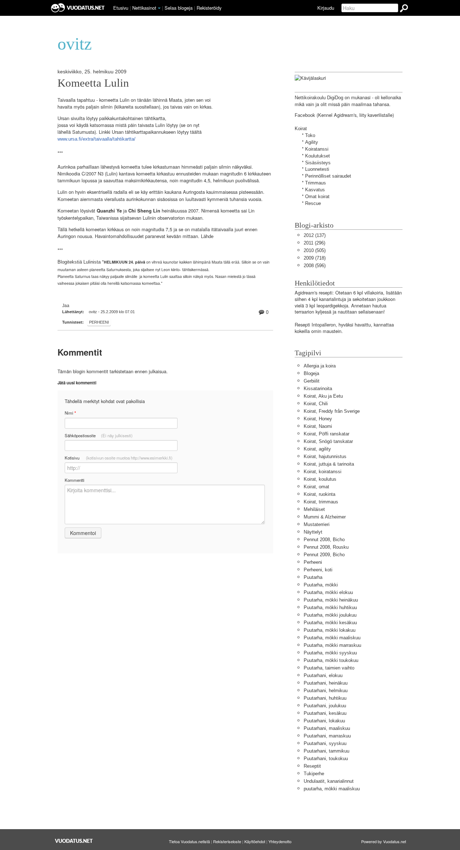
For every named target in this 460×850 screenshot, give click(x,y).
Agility (311, 142)
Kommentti (74, 480)
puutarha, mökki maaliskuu (332, 788)
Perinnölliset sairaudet (328, 176)
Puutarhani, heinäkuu (326, 683)
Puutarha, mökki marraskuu (332, 645)
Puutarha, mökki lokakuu (329, 630)
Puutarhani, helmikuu (326, 690)
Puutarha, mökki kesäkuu (330, 622)
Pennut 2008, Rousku (326, 547)
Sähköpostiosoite (99, 435)
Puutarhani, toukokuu (326, 758)
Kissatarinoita (318, 388)
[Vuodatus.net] (74, 840)
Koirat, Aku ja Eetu (323, 396)
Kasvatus (315, 189)
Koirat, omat (316, 486)
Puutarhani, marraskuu (327, 736)
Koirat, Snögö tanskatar (328, 441)
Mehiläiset (314, 509)
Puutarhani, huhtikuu (325, 698)
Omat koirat (317, 196)
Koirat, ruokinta (319, 494)
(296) (314, 243)
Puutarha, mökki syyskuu (330, 652)
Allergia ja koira (320, 366)
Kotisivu (118, 458)
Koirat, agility (317, 449)
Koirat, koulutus (320, 479)
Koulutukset (317, 156)
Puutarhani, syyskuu (325, 743)
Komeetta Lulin (93, 83)
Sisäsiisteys (318, 162)
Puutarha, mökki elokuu (328, 592)
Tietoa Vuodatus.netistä (189, 841)
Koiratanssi (316, 149)
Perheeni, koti (318, 569)
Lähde (207, 236)
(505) (315, 250)
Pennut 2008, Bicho (324, 539)
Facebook (305, 115)
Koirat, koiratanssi (322, 471)
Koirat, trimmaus (321, 501)
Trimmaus (315, 183)
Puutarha (313, 577)
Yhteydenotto (279, 841)
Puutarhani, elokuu (323, 675)
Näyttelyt (313, 532)
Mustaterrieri (317, 524)
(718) (315, 258)
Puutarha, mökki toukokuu (331, 660)
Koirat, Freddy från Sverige (332, 411)
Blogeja (311, 373)
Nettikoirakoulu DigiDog (319, 97)
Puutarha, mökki (321, 585)
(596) (315, 265)
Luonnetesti (317, 169)
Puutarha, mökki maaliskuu (332, 637)
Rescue (313, 203)
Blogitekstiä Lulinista (79, 262)
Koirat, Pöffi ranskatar (326, 434)
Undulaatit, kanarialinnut (329, 781)
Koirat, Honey (318, 418)
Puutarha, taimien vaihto (329, 668)
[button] (159, 8)
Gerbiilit (311, 381)
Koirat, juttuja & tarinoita (329, 464)
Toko (310, 135)
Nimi (70, 413)
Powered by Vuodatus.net (383, 841)
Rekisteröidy (209, 7)
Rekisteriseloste (227, 841)
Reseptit (312, 766)
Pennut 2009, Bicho (324, 554)
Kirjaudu (325, 7)
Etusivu (120, 7)
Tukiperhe (314, 773)
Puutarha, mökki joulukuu (330, 615)
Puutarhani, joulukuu (325, 705)
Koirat (301, 128)
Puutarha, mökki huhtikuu (330, 607)
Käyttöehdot (254, 841)
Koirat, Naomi (318, 426)
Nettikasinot (144, 7)
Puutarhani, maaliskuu (327, 728)
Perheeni (99, 322)
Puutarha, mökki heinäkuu (331, 600)
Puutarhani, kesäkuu (325, 713)
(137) (315, 235)
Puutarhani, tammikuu (326, 751)
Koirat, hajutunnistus (325, 456)
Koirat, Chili (316, 403)
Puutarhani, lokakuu (324, 720)
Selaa (179, 7)
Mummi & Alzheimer (325, 517)
